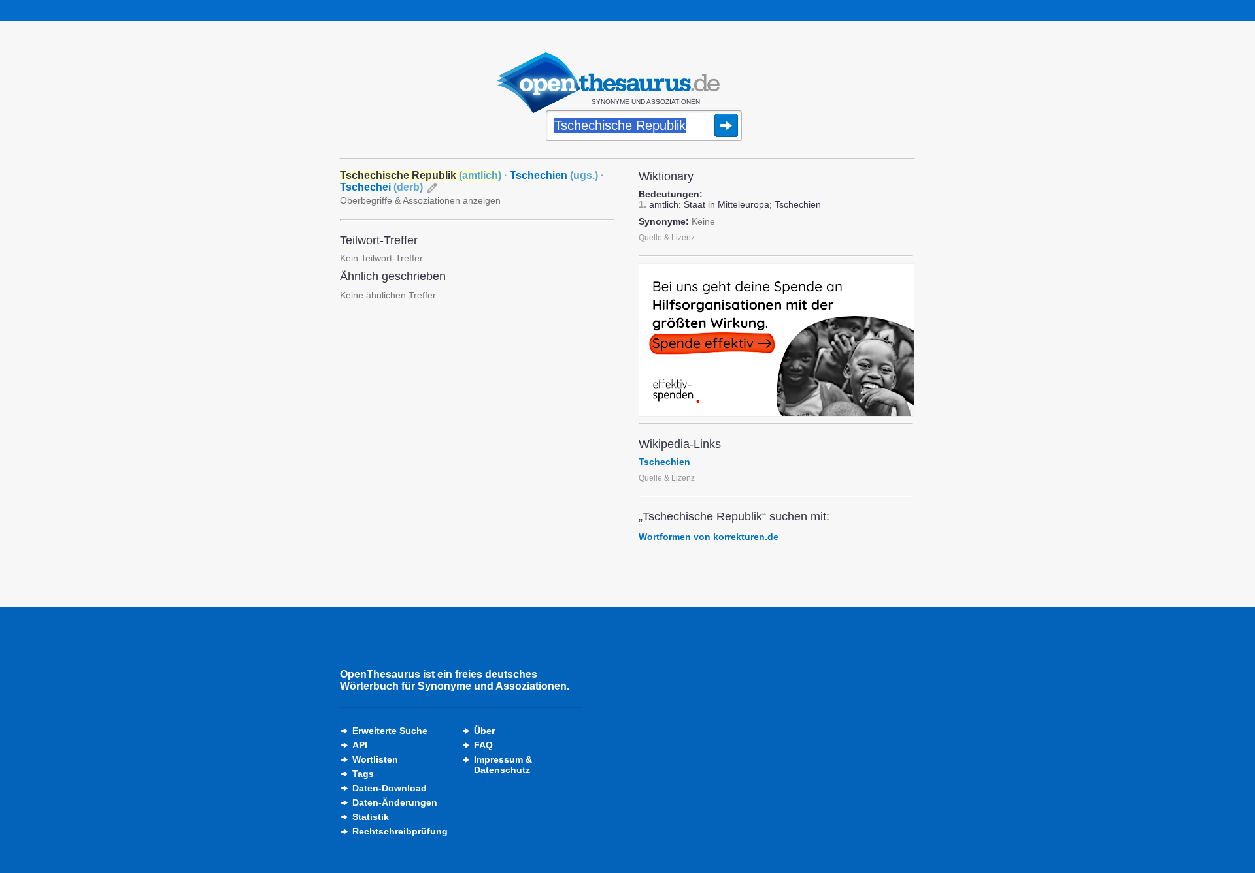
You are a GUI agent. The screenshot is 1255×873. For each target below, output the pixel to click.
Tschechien (554, 175)
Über (484, 730)
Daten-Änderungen (394, 802)
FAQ (483, 745)
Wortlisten (375, 759)
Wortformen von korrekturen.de (708, 537)
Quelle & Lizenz (667, 237)
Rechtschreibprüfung (400, 831)
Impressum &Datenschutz (503, 764)
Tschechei (381, 187)
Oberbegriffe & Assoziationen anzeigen (420, 200)
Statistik (370, 817)
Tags (363, 774)
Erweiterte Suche (389, 730)
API (359, 745)
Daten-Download (389, 788)
